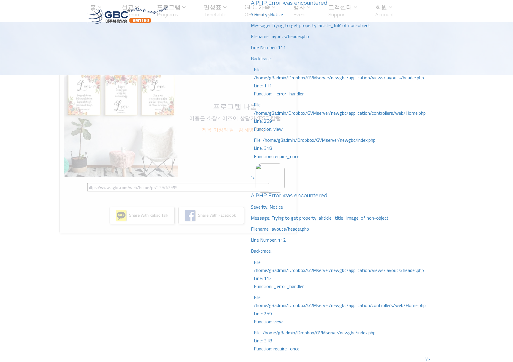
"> (338, 263)
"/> (427, 359)
